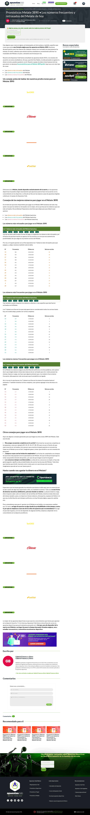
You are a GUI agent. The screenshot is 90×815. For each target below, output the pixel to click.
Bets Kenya (78, 796)
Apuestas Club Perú (80, 784)
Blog (38, 3)
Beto (37, 666)
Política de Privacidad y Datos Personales (53, 812)
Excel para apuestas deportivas (56, 796)
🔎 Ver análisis (74, 80)
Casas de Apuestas (61, 3)
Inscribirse (43, 769)
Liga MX (44, 3)
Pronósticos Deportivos (35, 788)
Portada (7, 9)
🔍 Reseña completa (75, 58)
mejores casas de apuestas (46, 194)
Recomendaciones (79, 781)
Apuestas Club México (35, 781)
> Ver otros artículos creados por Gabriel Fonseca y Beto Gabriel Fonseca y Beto (37, 673)
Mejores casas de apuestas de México (58, 801)
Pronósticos (51, 3)
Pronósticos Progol (34, 792)
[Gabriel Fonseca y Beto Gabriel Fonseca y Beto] (7, 20)
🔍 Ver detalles (74, 69)
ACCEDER (81, 55)
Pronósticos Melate (19, 9)
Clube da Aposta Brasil (80, 792)
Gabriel (17, 662)
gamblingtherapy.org (58, 811)
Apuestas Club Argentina (81, 788)
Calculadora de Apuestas (55, 786)
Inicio (33, 3)
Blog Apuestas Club (34, 784)
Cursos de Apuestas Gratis (55, 791)
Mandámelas (11, 37)
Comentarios (68, 20)
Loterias (12, 9)
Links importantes (53, 781)
